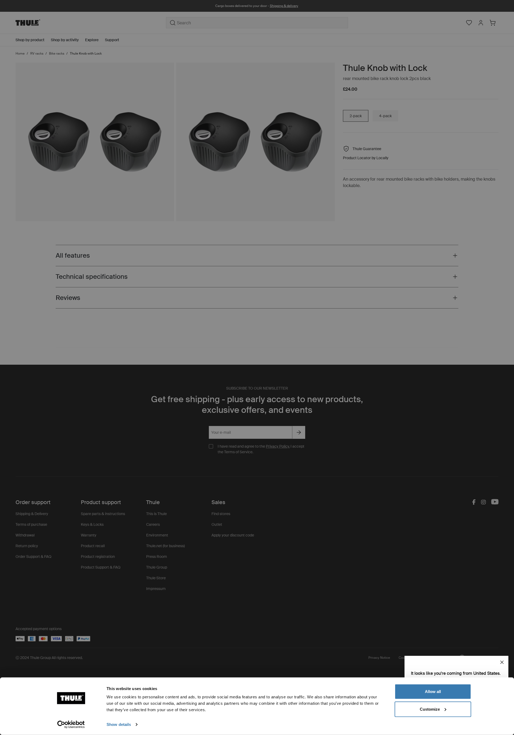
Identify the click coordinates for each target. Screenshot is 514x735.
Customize (430, 709)
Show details (119, 724)
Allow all (433, 691)
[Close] (502, 662)
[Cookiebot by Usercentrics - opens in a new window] (71, 725)
